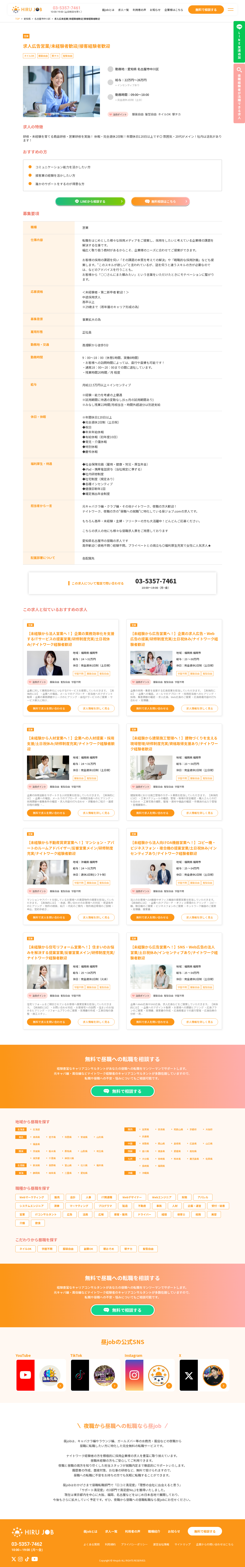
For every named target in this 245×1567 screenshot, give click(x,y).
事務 (159, 1206)
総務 (198, 1214)
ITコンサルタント (46, 1214)
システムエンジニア (32, 1206)
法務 (85, 1214)
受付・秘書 (218, 1206)
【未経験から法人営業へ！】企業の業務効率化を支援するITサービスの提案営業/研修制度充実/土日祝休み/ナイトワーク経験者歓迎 (70, 639)
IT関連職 (106, 1197)
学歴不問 (47, 1249)
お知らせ (155, 10)
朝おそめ (108, 1249)
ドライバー (144, 1214)
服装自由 (68, 1249)
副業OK (88, 1249)
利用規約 (110, 1544)
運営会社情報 (161, 1544)
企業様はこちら (173, 10)
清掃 (56, 1206)
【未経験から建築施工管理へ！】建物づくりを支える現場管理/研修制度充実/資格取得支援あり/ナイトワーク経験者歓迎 (174, 743)
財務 (184, 1197)
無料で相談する (205, 1531)
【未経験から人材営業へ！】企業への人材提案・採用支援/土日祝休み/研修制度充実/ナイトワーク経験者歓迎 (71, 743)
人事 (88, 1197)
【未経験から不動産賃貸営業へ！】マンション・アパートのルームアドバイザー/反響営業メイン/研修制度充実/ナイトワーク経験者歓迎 (70, 848)
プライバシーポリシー (134, 1544)
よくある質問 (91, 1544)
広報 (101, 1214)
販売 (57, 1197)
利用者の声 (139, 10)
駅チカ (128, 1249)
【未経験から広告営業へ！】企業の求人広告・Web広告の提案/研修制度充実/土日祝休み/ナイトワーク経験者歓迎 (174, 639)
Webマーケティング (32, 1197)
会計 (72, 1197)
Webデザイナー (132, 1197)
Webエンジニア (162, 1197)
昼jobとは (108, 10)
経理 (164, 1214)
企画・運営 (194, 1206)
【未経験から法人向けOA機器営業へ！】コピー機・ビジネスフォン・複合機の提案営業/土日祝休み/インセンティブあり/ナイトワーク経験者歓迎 (173, 848)
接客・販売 (120, 1214)
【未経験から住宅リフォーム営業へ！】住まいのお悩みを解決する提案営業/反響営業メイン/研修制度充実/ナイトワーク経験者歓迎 (71, 952)
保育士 (181, 1214)
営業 (22, 1214)
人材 (174, 1206)
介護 (22, 1223)
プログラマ (105, 1206)
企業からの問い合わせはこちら (215, 1544)
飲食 (38, 1223)
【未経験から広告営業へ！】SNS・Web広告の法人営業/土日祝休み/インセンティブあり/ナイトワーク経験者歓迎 (174, 952)
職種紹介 (154, 1531)
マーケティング (79, 1206)
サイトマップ (183, 1544)
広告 (69, 1214)
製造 (125, 1206)
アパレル (203, 1197)
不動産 (142, 1206)
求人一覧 (123, 10)
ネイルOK (25, 1249)
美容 (214, 1214)
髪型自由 (148, 1249)
